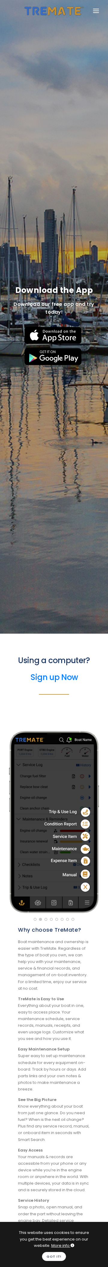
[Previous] (15, 821)
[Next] (93, 821)
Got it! (54, 1256)
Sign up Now (54, 677)
